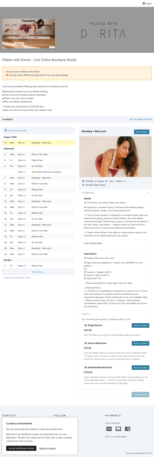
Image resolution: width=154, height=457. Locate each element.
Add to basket (141, 325)
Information (88, 193)
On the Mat (37, 166)
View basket (140, 394)
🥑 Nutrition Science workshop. (46, 172)
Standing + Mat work (41, 142)
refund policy (120, 436)
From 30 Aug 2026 (17, 130)
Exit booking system (141, 119)
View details (142, 132)
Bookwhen (140, 453)
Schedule (7, 119)
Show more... (38, 272)
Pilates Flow (37, 160)
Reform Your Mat (40, 154)
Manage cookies (47, 448)
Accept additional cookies (21, 448)
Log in (149, 3)
